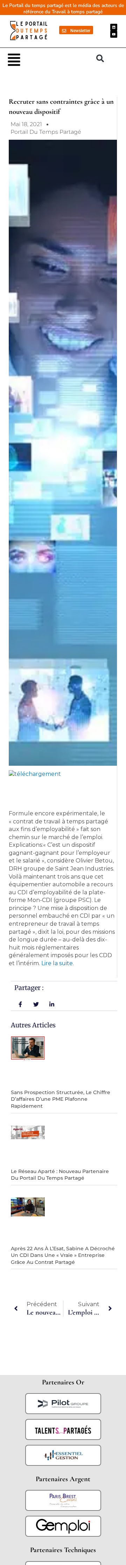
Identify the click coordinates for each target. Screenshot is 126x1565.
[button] (48, 59)
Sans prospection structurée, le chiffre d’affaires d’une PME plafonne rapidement (60, 1099)
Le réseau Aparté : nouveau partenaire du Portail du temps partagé (60, 1174)
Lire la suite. (57, 963)
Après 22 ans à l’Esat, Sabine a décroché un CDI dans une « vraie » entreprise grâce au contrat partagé (63, 1255)
